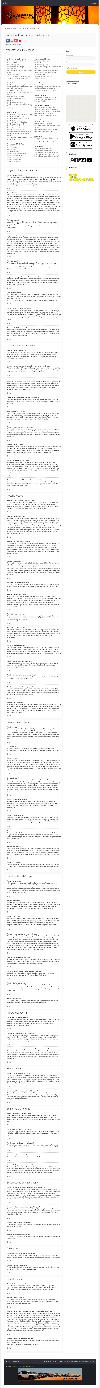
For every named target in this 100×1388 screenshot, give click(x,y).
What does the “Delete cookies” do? (18, 78)
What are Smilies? (12, 150)
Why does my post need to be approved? (19, 137)
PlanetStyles (30, 1366)
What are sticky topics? (14, 157)
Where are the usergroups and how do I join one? (47, 68)
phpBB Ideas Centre (39, 1301)
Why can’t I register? (13, 65)
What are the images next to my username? (16, 99)
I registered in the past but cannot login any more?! (20, 71)
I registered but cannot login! (15, 67)
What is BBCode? (12, 146)
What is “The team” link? (41, 78)
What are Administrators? (42, 61)
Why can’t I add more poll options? (17, 122)
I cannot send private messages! (44, 85)
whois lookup (27, 1317)
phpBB (40, 419)
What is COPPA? (12, 63)
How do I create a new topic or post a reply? (20, 114)
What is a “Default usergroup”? (43, 76)
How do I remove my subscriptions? (45, 131)
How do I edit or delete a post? (16, 116)
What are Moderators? (41, 63)
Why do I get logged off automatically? (18, 76)
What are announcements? (15, 155)
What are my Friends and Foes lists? (45, 97)
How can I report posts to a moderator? (19, 131)
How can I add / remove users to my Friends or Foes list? (45, 100)
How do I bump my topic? (14, 139)
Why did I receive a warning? (15, 130)
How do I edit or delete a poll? (16, 124)
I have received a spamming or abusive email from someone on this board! (46, 89)
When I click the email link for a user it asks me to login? (20, 107)
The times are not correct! (15, 90)
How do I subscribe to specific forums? (46, 129)
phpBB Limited (11, 1288)
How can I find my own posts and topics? (46, 115)
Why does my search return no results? (46, 109)
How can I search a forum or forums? (45, 107)
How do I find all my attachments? (44, 142)
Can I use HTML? (12, 148)
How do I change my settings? (16, 85)
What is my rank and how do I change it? (19, 104)
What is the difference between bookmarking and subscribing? (44, 123)
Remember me (72, 68)
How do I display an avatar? (15, 102)
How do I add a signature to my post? (18, 118)
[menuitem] (5, 3)
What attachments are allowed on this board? (46, 139)
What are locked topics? (14, 159)
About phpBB (38, 1289)
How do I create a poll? (14, 120)
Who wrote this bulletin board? (43, 148)
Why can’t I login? (12, 68)
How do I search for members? (43, 113)
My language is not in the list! (15, 96)
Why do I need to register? (15, 61)
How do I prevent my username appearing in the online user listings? (20, 87)
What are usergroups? (41, 65)
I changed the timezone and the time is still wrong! (20, 93)
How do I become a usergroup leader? (46, 70)
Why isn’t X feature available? (43, 150)
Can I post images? (12, 152)
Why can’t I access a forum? (15, 126)
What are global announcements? (17, 153)
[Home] (22, 15)
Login (68, 51)
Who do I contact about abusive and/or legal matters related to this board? (46, 153)
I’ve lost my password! (13, 74)
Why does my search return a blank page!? (47, 111)
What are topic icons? (13, 161)
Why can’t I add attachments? (16, 128)
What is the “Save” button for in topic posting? (18, 134)
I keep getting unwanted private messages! (47, 87)
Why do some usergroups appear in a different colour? (45, 73)
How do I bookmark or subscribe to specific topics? (47, 126)
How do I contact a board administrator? (46, 156)
